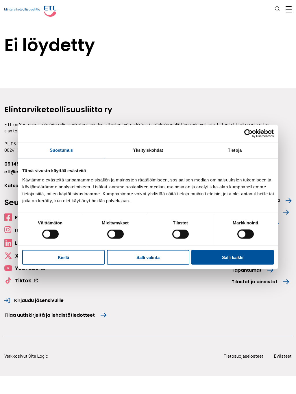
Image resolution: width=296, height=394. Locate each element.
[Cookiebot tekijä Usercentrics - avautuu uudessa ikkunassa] (248, 133)
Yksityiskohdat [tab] (148, 150)
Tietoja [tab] (235, 150)
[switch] (115, 234)
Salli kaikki (232, 257)
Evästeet (283, 356)
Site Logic (38, 356)
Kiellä (63, 257)
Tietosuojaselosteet (243, 356)
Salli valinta (148, 257)
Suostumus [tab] (61, 150)
